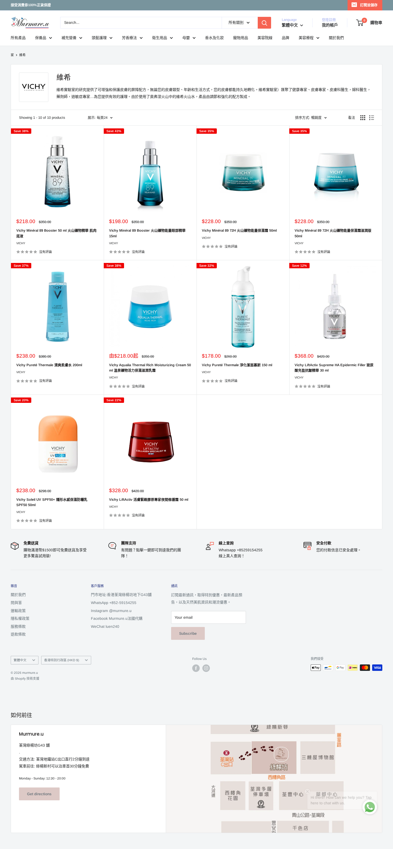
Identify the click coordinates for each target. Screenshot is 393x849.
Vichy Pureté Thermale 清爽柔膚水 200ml (49, 365)
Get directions (39, 794)
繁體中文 (20, 660)
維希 (22, 55)
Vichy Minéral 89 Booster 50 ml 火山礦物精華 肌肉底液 (56, 233)
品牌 (285, 38)
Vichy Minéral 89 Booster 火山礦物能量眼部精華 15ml (147, 233)
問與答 (16, 603)
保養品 (40, 38)
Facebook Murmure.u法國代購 (116, 618)
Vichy (20, 243)
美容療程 (306, 38)
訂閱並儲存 (368, 5)
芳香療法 (129, 38)
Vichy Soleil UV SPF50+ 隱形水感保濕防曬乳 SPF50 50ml (51, 502)
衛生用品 (159, 38)
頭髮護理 (99, 38)
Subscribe (188, 633)
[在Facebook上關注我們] (196, 668)
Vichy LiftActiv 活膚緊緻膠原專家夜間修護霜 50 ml (148, 500)
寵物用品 (240, 38)
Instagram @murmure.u (111, 611)
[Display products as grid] (362, 117)
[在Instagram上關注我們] (206, 668)
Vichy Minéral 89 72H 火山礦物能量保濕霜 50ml (239, 230)
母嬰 (186, 38)
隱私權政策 (20, 618)
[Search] (264, 23)
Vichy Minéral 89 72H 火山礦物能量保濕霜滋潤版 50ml (333, 233)
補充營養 (68, 38)
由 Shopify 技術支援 (25, 678)
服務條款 (18, 626)
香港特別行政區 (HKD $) (61, 660)
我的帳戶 (330, 25)
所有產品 (18, 38)
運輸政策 (18, 611)
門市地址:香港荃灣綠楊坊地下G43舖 (121, 594)
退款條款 (18, 634)
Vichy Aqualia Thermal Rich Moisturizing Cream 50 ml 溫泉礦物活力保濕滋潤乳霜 (150, 367)
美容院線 (264, 38)
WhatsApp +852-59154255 (113, 603)
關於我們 (336, 38)
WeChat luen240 (105, 626)
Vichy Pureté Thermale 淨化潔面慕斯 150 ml (237, 365)
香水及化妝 (214, 38)
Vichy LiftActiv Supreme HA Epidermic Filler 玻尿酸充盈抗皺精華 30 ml (334, 367)
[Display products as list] (371, 117)
